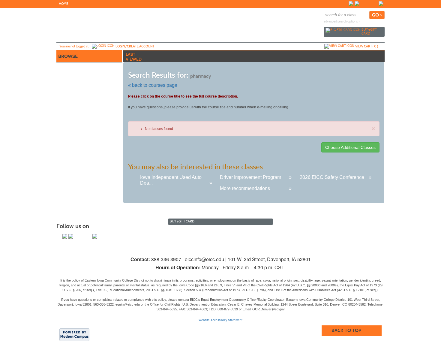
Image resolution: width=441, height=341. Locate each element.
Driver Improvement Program (250, 177)
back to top (346, 330)
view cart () (366, 46)
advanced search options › (342, 21)
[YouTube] (369, 3)
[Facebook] (351, 3)
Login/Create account (135, 46)
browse (68, 56)
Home (63, 4)
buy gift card (369, 31)
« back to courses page (152, 85)
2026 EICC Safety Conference (332, 177)
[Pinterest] (375, 3)
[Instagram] (363, 3)
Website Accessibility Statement (220, 320)
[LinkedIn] (381, 3)
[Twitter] (357, 3)
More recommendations (245, 188)
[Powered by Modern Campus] (74, 334)
